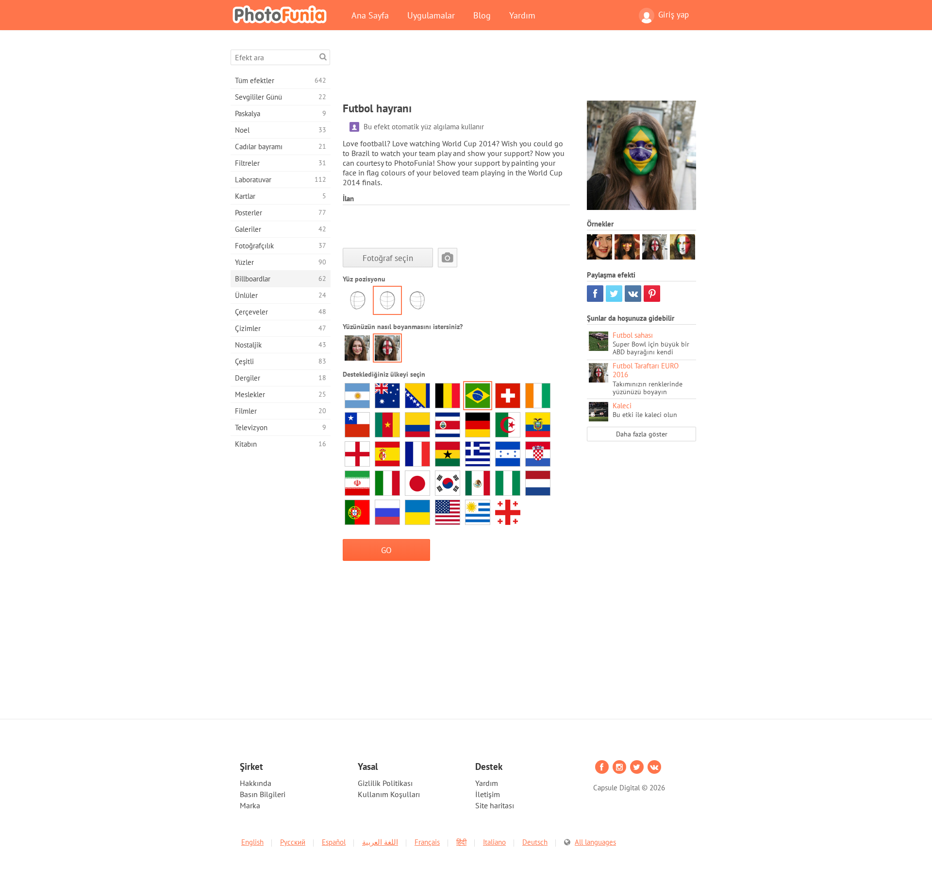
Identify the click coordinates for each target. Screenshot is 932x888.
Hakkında (255, 783)
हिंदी (461, 842)
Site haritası (494, 805)
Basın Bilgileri (262, 794)
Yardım (522, 15)
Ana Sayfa (370, 15)
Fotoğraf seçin (388, 257)
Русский (292, 842)
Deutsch (535, 842)
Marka (250, 805)
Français (427, 842)
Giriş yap (673, 14)
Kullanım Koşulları (389, 794)
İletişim (487, 794)
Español (334, 842)
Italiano (494, 842)
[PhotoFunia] (281, 14)
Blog (482, 15)
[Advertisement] (519, 71)
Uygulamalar (431, 15)
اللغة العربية (380, 842)
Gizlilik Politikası (385, 783)
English (252, 842)
